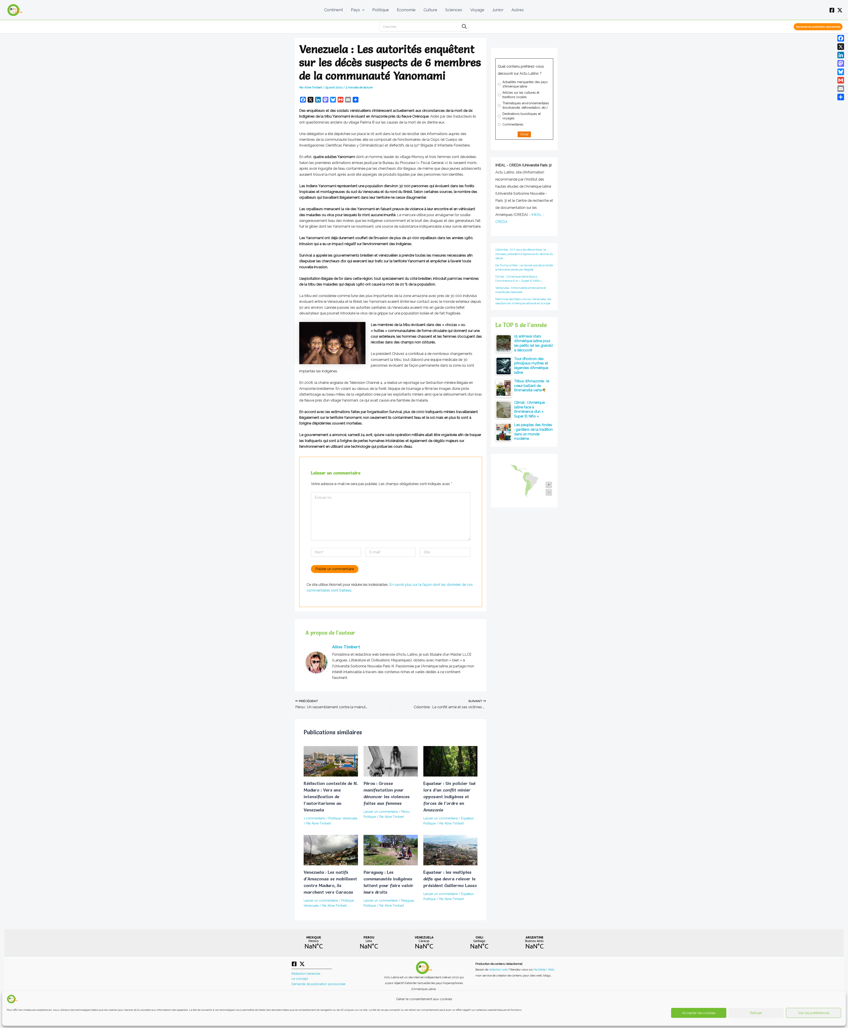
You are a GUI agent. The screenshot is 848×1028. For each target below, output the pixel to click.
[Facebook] (832, 10)
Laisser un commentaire (380, 811)
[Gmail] (841, 80)
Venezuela (349, 818)
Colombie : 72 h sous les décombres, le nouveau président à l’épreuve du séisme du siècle (524, 254)
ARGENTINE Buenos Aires (534, 943)
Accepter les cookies (698, 1013)
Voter (524, 134)
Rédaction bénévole (306, 973)
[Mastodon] (841, 63)
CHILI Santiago (479, 943)
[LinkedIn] (841, 55)
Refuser (756, 1013)
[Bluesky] (841, 72)
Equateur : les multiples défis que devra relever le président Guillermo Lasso (450, 879)
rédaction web (498, 969)
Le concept (300, 978)
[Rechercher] (464, 26)
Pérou (405, 811)
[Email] (841, 88)
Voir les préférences (813, 1013)
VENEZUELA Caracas (424, 943)
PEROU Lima (369, 943)
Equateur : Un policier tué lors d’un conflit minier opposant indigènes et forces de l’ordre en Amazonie (449, 797)
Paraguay (407, 900)
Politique (334, 818)
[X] (839, 10)
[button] (362, 10)
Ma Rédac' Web (544, 969)
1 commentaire (314, 818)
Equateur (467, 818)
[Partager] (841, 97)
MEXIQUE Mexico (314, 943)
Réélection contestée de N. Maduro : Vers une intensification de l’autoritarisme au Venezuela (331, 797)
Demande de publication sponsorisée (318, 984)
